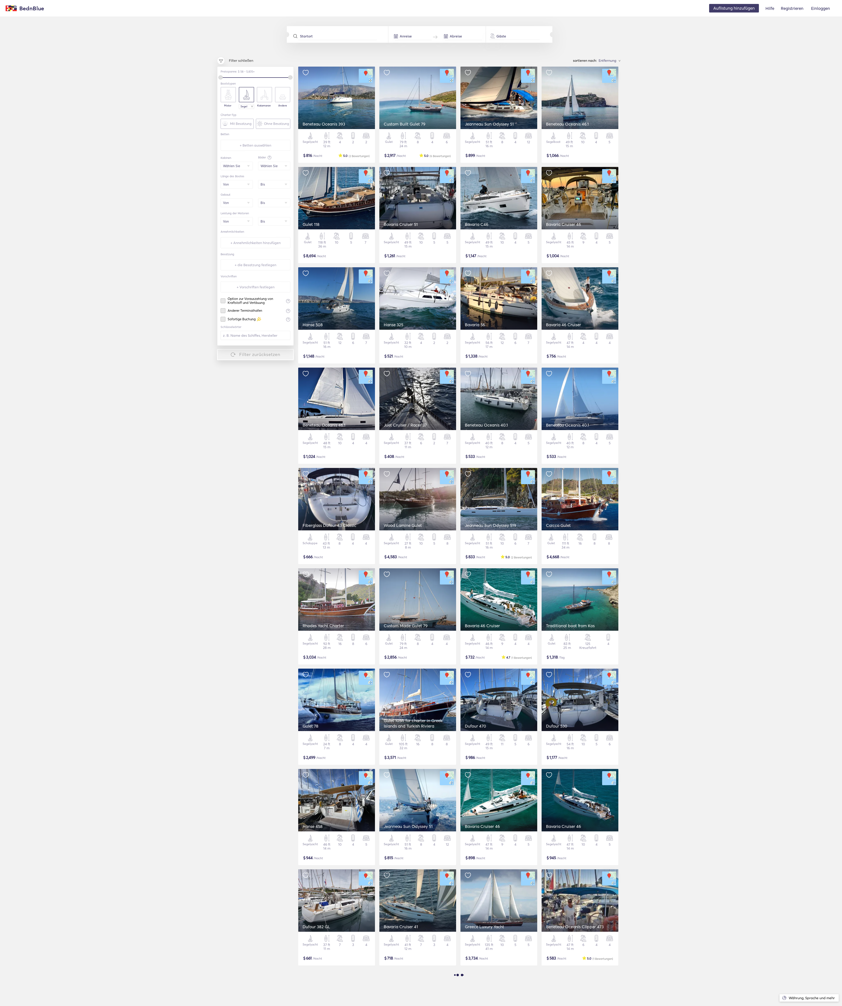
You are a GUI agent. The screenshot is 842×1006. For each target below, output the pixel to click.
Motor (227, 105)
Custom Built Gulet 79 (404, 124)
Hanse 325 (393, 324)
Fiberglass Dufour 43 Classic (329, 525)
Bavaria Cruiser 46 (563, 224)
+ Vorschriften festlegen (256, 287)
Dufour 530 (556, 726)
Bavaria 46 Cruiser (563, 324)
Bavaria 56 (475, 324)
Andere (282, 105)
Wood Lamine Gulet (403, 525)
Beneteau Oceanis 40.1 (486, 425)
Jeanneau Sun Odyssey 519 (490, 525)
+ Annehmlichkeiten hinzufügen (255, 243)
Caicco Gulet (558, 525)
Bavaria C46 (476, 224)
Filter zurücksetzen (259, 354)
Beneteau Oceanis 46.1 (567, 124)
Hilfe (769, 8)
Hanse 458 (313, 826)
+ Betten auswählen (255, 145)
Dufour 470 (475, 726)
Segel (244, 106)
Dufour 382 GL (316, 926)
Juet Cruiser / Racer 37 (405, 425)
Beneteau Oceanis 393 (324, 124)
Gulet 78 (310, 726)
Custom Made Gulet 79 (406, 625)
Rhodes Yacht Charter (323, 625)
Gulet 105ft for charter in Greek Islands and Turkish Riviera (413, 723)
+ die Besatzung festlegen (255, 265)
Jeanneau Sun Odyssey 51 (489, 124)
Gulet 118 (311, 224)
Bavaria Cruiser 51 (401, 224)
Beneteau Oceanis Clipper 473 (575, 926)
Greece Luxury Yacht (484, 926)
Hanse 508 (313, 324)
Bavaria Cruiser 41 (401, 926)
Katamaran (264, 105)
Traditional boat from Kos (570, 625)
